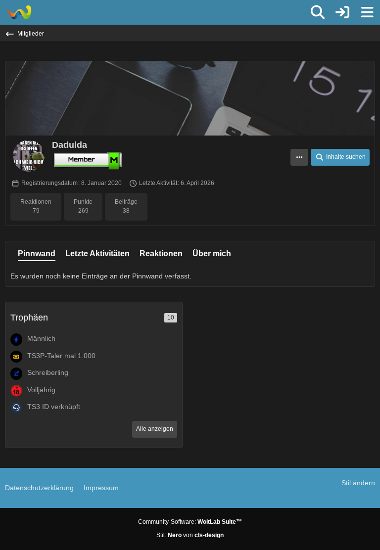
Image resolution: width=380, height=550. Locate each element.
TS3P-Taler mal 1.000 (61, 356)
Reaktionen (161, 253)
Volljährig (41, 390)
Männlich (41, 338)
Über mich (211, 253)
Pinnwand (36, 253)
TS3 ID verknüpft (53, 407)
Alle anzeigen (154, 428)
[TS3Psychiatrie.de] (18, 12)
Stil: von (190, 535)
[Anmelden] (342, 12)
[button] (299, 157)
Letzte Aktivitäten (97, 253)
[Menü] (367, 12)
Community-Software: (190, 521)
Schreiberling (47, 372)
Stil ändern (358, 483)
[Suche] (318, 12)
